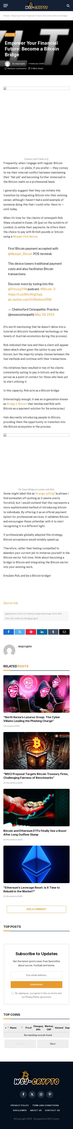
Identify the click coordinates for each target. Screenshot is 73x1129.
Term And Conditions (45, 1105)
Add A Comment (36, 909)
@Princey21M (17, 289)
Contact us (52, 1110)
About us (36, 1110)
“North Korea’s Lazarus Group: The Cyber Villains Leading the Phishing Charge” (31, 719)
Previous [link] (20, 1043)
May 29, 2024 (44, 314)
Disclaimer (19, 1110)
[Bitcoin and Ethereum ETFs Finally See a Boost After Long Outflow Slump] (36, 807)
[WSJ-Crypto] (36, 5)
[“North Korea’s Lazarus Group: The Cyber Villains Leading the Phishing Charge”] (36, 694)
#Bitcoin (46, 289)
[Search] (68, 5)
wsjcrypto (20, 63)
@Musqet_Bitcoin (20, 254)
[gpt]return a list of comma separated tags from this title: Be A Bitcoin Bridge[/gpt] (33, 616)
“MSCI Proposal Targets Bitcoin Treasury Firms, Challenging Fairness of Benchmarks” (35, 775)
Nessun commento (17, 68)
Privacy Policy (32, 997)
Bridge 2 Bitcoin (17, 404)
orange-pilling (45, 493)
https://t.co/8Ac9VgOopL (25, 294)
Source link (10, 603)
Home (6, 16)
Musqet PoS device (25, 236)
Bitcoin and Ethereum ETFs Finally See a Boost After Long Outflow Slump (34, 832)
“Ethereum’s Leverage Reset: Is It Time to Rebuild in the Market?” (31, 889)
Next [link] (53, 1043)
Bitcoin (10, 35)
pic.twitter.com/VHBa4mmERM (29, 299)
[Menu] (5, 5)
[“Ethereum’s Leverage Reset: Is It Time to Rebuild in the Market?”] (36, 864)
